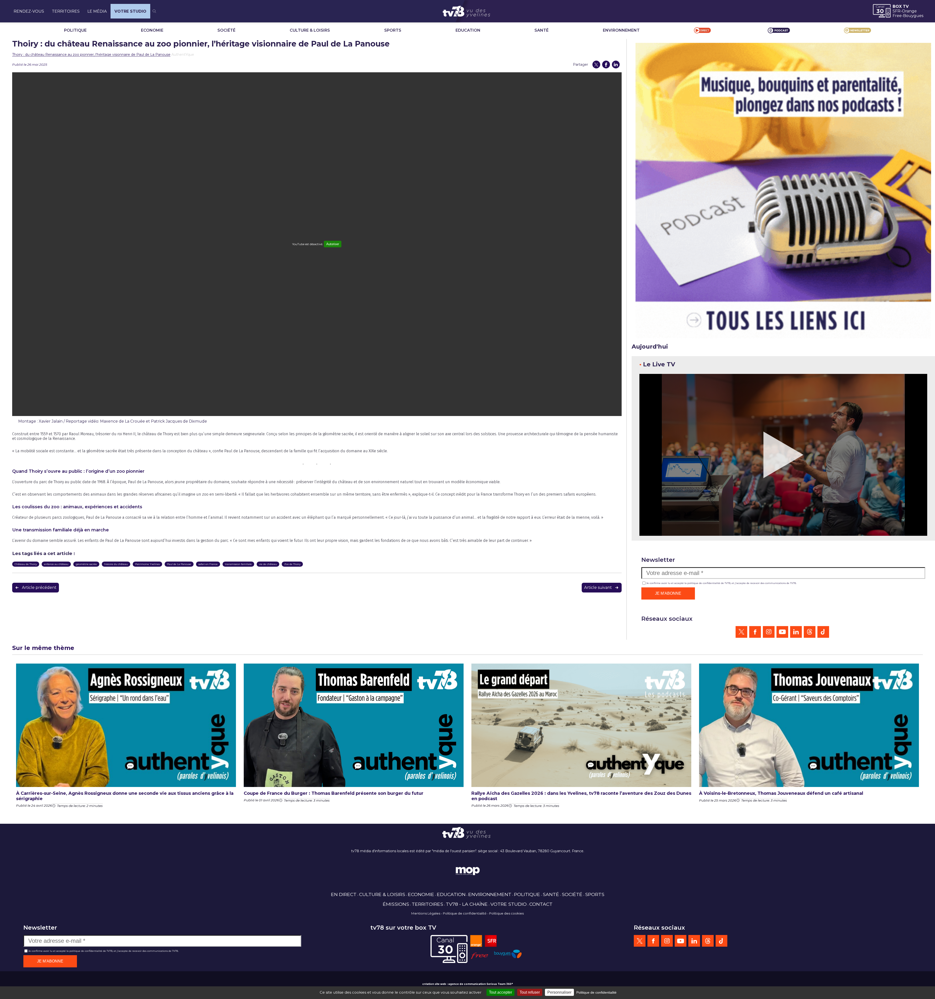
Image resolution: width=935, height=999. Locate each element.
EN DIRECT (343, 894)
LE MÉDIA (97, 11)
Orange (909, 11)
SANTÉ (541, 30)
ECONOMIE (152, 30)
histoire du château (116, 564)
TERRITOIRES (66, 11)
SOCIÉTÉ (226, 30)
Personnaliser (559, 992)
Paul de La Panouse (179, 564)
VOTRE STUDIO (130, 11)
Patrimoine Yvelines (147, 564)
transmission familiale (238, 564)
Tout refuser (530, 992)
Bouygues (913, 15)
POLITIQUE (75, 30)
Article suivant (598, 587)
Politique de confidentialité (464, 913)
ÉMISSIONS (396, 904)
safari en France (208, 564)
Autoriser (332, 244)
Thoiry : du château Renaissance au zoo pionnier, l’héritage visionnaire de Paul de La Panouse (91, 54)
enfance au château (56, 564)
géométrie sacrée (86, 564)
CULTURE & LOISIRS (310, 30)
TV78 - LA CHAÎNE (467, 904)
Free (897, 15)
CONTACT (540, 904)
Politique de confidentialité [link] (596, 992)
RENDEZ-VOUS (29, 11)
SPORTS (392, 30)
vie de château (268, 564)
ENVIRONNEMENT (621, 30)
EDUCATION (468, 30)
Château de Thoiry (26, 564)
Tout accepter (500, 992)
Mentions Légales (425, 913)
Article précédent (39, 587)
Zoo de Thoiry (292, 564)
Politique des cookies (506, 913)
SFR (896, 11)
